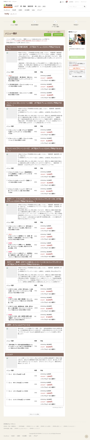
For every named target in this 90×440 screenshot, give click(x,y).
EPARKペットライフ (35, 428)
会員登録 (71, 1)
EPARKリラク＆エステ (8, 6)
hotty (33, 10)
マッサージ (7, 10)
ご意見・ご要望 (41, 6)
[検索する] (84, 6)
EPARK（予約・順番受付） (10, 426)
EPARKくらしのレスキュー (21, 428)
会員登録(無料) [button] (58, 34)
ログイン (77, 1)
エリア (17, 6)
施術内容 (30, 6)
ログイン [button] (47, 34)
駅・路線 (23, 6)
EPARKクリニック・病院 (33, 426)
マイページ (83, 1)
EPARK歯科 (21, 426)
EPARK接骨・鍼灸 (8, 428)
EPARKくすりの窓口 (46, 426)
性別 (62, 2)
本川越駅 (27, 10)
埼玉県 (14, 10)
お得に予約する (76, 68)
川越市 (20, 10)
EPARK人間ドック (57, 426)
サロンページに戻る (34, 414)
